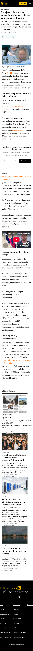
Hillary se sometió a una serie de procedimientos (16, 178)
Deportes (16, 609)
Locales (5, 496)
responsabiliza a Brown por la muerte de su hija (16, 361)
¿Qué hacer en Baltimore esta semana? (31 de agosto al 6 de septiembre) (14, 457)
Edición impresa (18, 628)
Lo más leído (17, 618)
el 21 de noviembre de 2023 (13, 106)
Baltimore (5, 452)
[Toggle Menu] (30, 3)
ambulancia (17, 130)
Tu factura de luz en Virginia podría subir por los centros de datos (14, 502)
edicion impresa (7, 415)
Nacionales (5, 9)
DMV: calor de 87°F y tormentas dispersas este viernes (14, 551)
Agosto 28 (6, 417)
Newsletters (16, 623)
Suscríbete (23, 3)
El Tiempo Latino (7, 430)
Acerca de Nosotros (19, 632)
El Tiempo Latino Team (8, 33)
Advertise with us (18, 637)
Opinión (15, 614)
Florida (10, 73)
